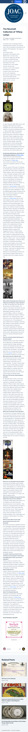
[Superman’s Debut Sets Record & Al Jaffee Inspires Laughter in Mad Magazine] (14, 690)
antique (10, 352)
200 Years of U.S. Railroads (8, 678)
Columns (12, 39)
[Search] (12, 1)
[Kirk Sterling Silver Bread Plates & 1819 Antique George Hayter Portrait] (14, 712)
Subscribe (18, 1)
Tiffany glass (15, 160)
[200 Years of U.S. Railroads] (14, 669)
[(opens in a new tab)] (14, 629)
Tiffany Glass (20, 155)
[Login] (24, 1)
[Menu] (25, 13)
